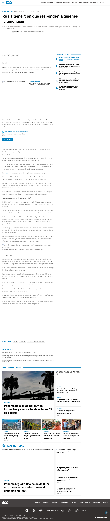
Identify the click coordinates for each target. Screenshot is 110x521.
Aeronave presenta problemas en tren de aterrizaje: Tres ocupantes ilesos (69, 59)
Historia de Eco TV (21, 515)
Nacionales (66, 2)
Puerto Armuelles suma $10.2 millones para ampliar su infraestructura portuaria (66, 411)
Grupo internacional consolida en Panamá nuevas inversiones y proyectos (68, 87)
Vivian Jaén (6, 415)
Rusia (7, 173)
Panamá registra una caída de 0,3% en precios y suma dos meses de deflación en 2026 (68, 390)
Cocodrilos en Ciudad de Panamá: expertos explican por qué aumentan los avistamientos (68, 401)
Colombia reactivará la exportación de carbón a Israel (19, 352)
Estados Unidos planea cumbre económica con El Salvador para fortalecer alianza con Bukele (28, 360)
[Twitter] (8, 55)
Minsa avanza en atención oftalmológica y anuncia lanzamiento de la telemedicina (52, 436)
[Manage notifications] (106, 512)
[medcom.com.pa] (83, 512)
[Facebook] (4, 55)
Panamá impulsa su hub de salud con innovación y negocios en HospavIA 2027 (11, 436)
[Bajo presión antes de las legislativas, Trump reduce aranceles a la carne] (15, 83)
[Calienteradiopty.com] (69, 512)
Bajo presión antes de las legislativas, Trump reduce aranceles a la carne (40, 84)
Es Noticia (50, 2)
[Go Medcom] (55, 512)
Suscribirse (8, 139)
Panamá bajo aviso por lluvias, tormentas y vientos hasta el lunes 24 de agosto (28, 409)
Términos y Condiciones (8, 515)
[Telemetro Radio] (76, 512)
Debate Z (43, 2)
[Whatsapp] (13, 55)
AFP (6, 63)
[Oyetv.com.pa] (40, 512)
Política (74, 2)
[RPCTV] (33, 512)
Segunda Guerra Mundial (36, 341)
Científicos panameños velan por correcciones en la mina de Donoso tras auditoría (69, 73)
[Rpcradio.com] (62, 512)
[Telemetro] (26, 512)
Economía (59, 2)
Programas (93, 2)
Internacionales (84, 2)
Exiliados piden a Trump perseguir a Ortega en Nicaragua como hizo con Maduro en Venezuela (27, 356)
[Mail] (17, 55)
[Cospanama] (47, 512)
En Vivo (102, 2)
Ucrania (22, 341)
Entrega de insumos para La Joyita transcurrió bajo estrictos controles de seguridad (69, 66)
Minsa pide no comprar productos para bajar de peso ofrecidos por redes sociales (69, 80)
